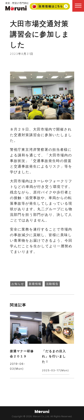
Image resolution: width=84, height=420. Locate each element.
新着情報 (35, 284)
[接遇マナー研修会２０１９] (26, 328)
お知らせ (17, 284)
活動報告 (52, 284)
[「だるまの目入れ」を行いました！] (58, 328)
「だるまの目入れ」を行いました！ (54, 356)
